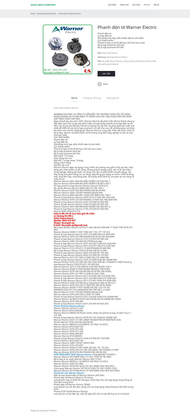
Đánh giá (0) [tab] (113, 97)
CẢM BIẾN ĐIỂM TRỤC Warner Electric (73, 354)
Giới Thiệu (136, 5)
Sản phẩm (112, 5)
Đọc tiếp (106, 73)
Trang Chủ (124, 5)
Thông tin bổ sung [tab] (92, 97)
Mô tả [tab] (74, 97)
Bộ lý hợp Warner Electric (47, 13)
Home (33, 13)
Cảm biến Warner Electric (111, 61)
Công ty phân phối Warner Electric (137, 61)
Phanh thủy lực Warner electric (69, 306)
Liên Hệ (156, 5)
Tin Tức (147, 5)
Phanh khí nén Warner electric (69, 373)
